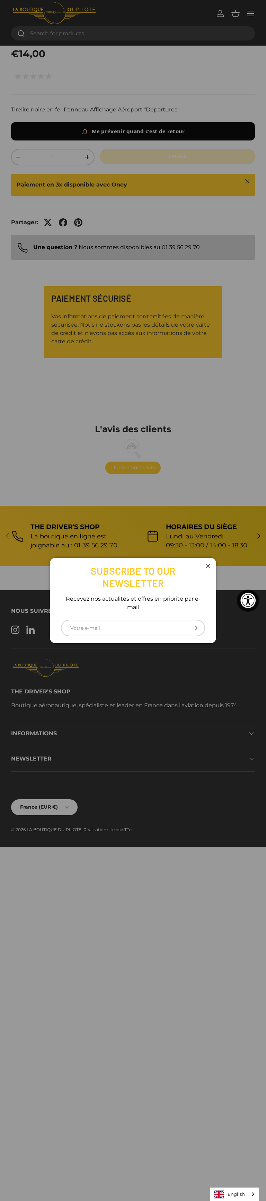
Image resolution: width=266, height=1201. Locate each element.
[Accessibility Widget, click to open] (248, 601)
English (236, 1194)
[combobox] (234, 1194)
